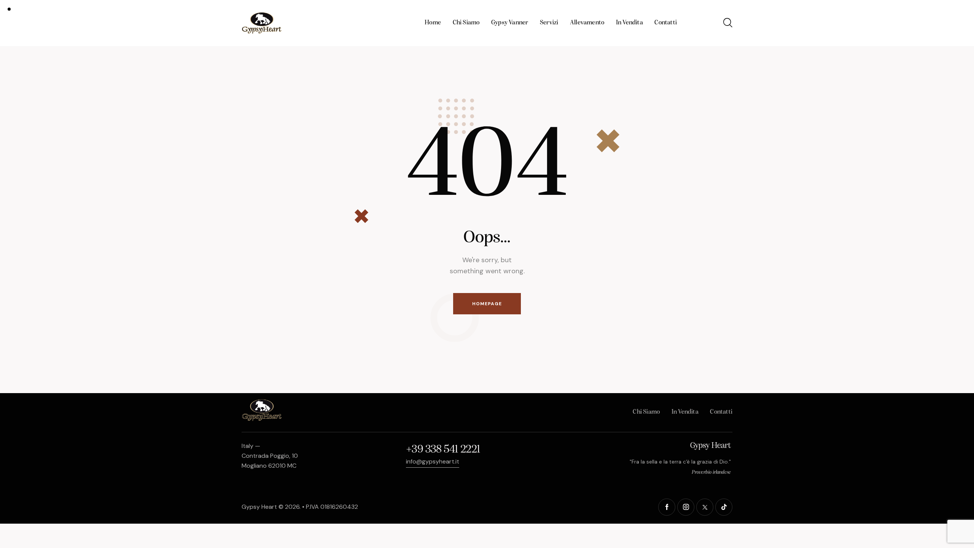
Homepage (487, 304)
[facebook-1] (666, 507)
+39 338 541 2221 (443, 450)
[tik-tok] (723, 507)
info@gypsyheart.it (432, 461)
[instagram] (685, 507)
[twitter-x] (704, 507)
